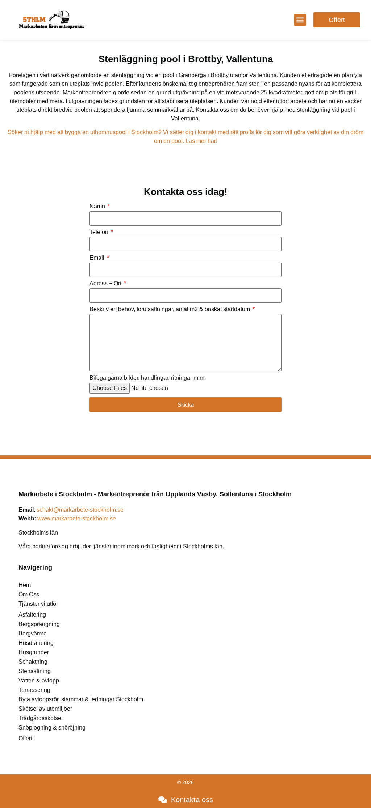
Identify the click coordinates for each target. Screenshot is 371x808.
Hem (24, 585)
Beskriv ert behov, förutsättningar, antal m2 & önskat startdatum (170, 309)
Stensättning (34, 671)
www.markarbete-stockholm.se (76, 518)
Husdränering (36, 643)
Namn (98, 206)
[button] (300, 20)
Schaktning (32, 662)
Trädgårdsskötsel (40, 718)
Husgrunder (33, 652)
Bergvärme (32, 633)
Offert (25, 738)
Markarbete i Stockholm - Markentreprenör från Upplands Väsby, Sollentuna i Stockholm (155, 494)
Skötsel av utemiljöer (45, 709)
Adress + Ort (106, 283)
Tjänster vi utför (38, 604)
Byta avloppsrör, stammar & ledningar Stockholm (80, 699)
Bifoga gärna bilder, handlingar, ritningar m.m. (147, 378)
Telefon (99, 232)
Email (97, 258)
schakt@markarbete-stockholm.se (80, 510)
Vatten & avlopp (38, 680)
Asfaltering (32, 615)
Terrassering (34, 690)
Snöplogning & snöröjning (52, 727)
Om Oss (28, 594)
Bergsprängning (39, 624)
